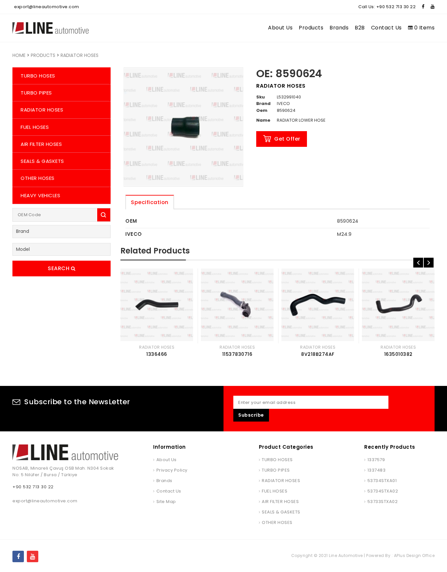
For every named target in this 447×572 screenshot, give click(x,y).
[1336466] (156, 305)
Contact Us (386, 27)
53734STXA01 (382, 480)
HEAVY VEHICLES (40, 195)
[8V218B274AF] (317, 305)
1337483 (376, 470)
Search (59, 268)
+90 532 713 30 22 (396, 7)
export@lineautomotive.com (46, 7)
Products (311, 27)
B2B (360, 27)
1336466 (156, 354)
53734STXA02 (382, 491)
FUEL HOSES (35, 127)
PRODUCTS (43, 55)
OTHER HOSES (38, 178)
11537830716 (237, 354)
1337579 (376, 460)
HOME (19, 55)
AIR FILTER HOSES (41, 144)
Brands (339, 27)
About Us (280, 27)
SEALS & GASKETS (42, 161)
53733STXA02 (382, 501)
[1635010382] (398, 305)
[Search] (103, 214)
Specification (150, 202)
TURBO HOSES (38, 75)
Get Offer (287, 139)
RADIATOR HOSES (79, 55)
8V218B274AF (317, 354)
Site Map (166, 501)
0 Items (424, 27)
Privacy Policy (172, 470)
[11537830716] (237, 305)
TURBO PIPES (36, 92)
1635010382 (398, 354)
